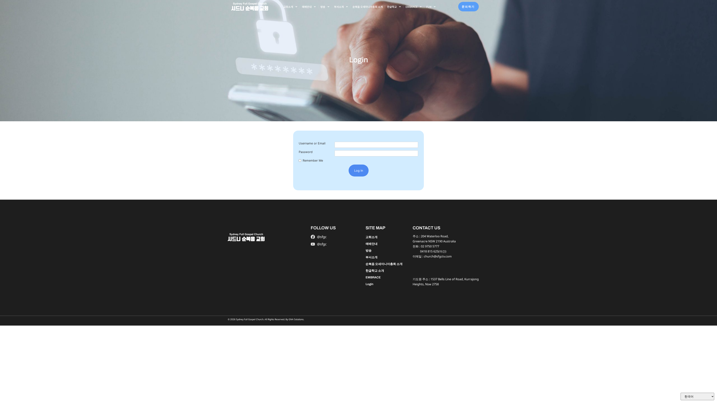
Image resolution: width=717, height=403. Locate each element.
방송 (322, 7)
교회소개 (288, 7)
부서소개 (339, 7)
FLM (429, 7)
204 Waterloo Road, (434, 236)
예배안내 (307, 7)
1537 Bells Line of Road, (447, 279)
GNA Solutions (296, 319)
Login (369, 284)
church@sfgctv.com (438, 256)
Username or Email (312, 143)
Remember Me (313, 160)
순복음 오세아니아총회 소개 (368, 7)
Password (306, 151)
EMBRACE (412, 7)
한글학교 (392, 7)
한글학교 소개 (375, 270)
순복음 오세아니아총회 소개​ (384, 263)
